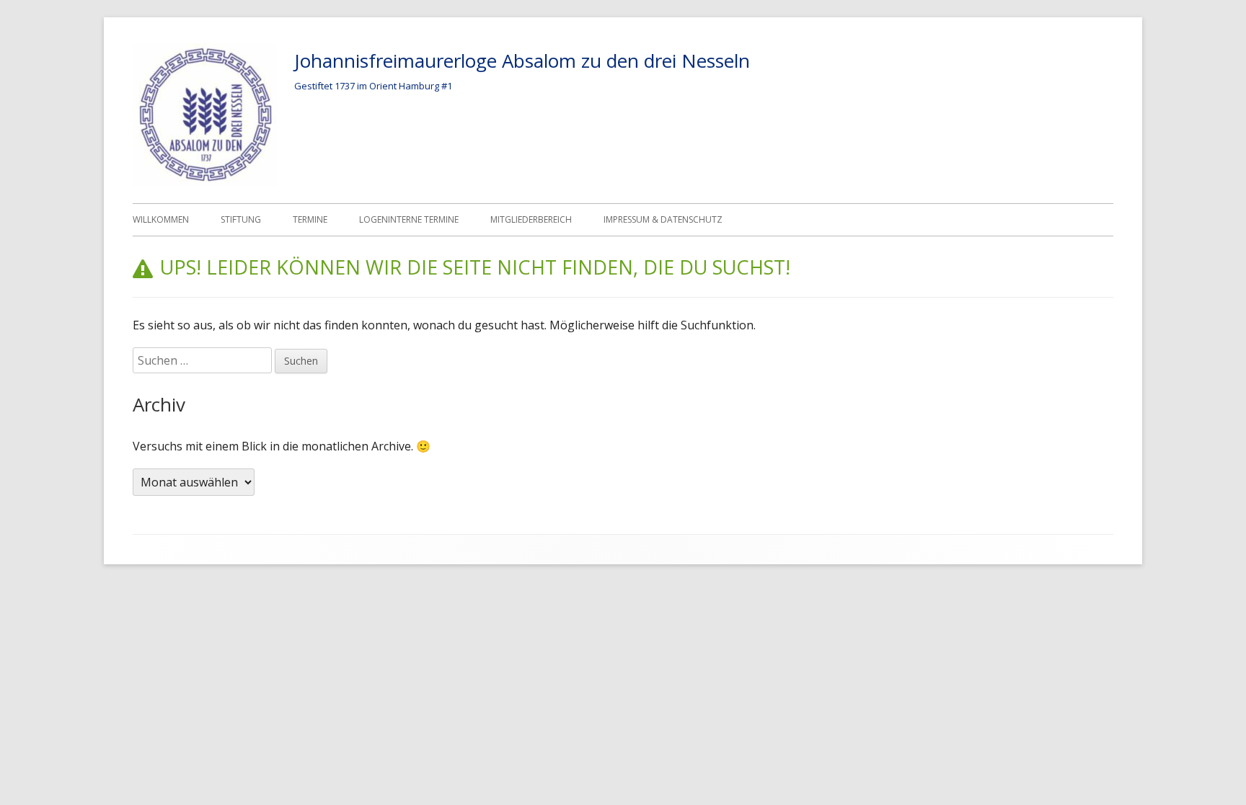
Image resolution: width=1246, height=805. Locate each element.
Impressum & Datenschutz (663, 219)
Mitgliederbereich (531, 219)
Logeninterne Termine (409, 219)
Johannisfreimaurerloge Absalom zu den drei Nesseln (522, 61)
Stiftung (241, 219)
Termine (310, 219)
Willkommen (161, 219)
